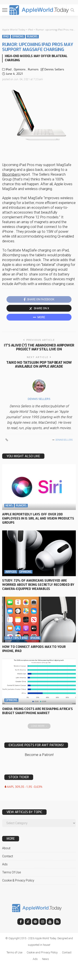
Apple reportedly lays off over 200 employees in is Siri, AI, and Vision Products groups (38, 518)
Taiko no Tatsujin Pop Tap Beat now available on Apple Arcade (39, 364)
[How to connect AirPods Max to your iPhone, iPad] (39, 619)
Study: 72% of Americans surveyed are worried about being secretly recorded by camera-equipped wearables (38, 585)
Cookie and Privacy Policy (42, 952)
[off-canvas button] (4, 10)
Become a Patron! (39, 754)
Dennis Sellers (54, 69)
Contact (7, 856)
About (6, 848)
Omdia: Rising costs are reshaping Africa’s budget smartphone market (37, 711)
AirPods (10, 572)
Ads (5, 864)
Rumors (32, 36)
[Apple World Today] (39, 9)
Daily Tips (12, 638)
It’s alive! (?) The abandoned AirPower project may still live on (39, 347)
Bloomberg (11, 174)
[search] (72, 10)
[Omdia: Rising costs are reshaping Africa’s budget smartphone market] (39, 682)
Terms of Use (11, 872)
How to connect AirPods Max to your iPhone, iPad (33, 649)
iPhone (35, 638)
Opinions (18, 36)
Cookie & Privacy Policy (18, 880)
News (9, 505)
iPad (6, 36)
